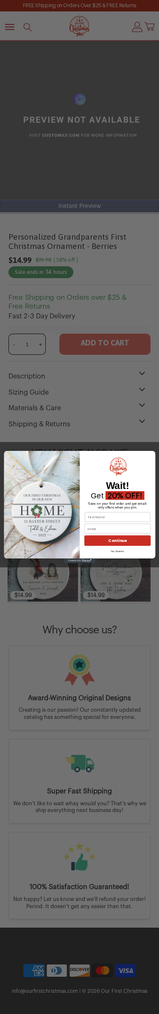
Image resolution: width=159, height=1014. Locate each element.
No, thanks (117, 551)
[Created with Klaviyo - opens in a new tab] (79, 560)
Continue (117, 540)
